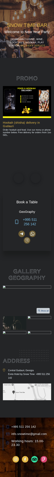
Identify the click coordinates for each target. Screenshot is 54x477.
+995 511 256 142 (30, 222)
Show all (45, 311)
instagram (16, 459)
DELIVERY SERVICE (33, 45)
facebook (25, 459)
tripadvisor (34, 459)
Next (35, 178)
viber (27, 240)
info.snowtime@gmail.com (29, 434)
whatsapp (32, 234)
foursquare (44, 459)
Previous (18, 178)
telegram (21, 234)
